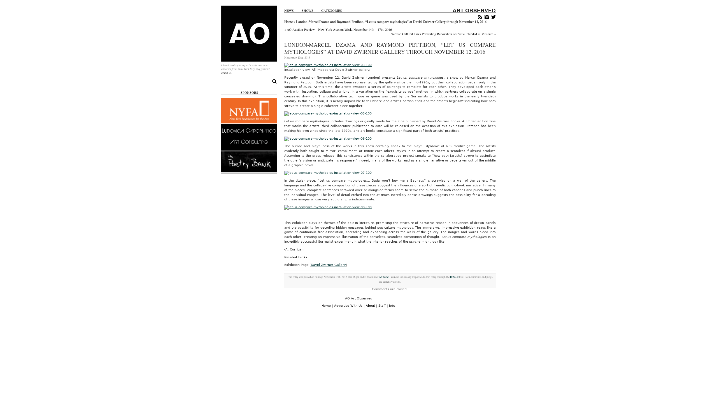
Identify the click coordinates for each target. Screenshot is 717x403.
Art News (384, 277)
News (289, 10)
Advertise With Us (348, 306)
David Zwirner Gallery (328, 265)
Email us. (226, 73)
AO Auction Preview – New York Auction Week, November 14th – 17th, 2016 (339, 29)
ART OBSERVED (474, 10)
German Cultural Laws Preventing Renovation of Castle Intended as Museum (442, 34)
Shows (307, 10)
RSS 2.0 (454, 277)
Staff (382, 306)
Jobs (392, 306)
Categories (331, 10)
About (370, 306)
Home (288, 21)
